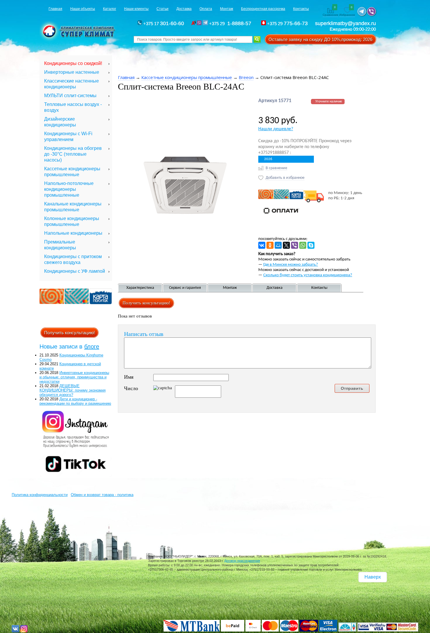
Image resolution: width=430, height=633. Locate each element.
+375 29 (231, 23)
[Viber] (294, 245)
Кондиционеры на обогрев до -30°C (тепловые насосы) (73, 154)
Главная (55, 9)
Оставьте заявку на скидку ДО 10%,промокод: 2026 (320, 39)
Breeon (246, 77)
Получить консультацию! (69, 332)
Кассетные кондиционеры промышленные (72, 171)
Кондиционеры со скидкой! (73, 63)
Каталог (109, 9)
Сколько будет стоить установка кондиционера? (307, 275)
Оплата (205, 9)
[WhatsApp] (302, 245)
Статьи (162, 9)
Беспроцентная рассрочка (263, 9)
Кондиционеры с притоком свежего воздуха (73, 259)
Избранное (347, 11)
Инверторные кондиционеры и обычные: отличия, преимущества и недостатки (74, 377)
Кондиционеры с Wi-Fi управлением (68, 136)
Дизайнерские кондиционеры (60, 121)
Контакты (301, 9)
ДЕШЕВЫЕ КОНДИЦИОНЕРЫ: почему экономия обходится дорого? (72, 390)
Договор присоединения (242, 560)
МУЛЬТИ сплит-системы (70, 95)
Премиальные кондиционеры (60, 244)
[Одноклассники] (270, 245)
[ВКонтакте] (261, 245)
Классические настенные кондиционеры (71, 83)
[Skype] (310, 245)
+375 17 (163, 23)
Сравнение (330, 11)
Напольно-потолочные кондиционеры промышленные (69, 189)
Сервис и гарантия (185, 288)
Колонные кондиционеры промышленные (71, 221)
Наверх (372, 576)
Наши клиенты (136, 9)
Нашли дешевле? (275, 129)
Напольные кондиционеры (73, 233)
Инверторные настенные (71, 72)
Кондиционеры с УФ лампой (74, 271)
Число (131, 388)
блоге (91, 346)
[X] (286, 245)
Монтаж (226, 9)
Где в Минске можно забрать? (290, 265)
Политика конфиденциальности (40, 495)
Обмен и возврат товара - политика (102, 495)
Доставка (184, 9)
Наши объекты (82, 9)
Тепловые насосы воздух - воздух (73, 107)
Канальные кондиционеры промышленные (73, 206)
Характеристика (140, 288)
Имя (128, 377)
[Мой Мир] (278, 245)
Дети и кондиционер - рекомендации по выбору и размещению (75, 401)
